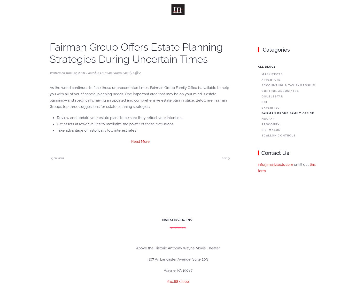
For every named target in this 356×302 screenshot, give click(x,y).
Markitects (272, 74)
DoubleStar (272, 96)
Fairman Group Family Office (120, 73)
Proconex (270, 124)
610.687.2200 (178, 281)
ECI (264, 102)
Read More (140, 141)
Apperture (271, 79)
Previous (59, 158)
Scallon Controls (279, 135)
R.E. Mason (271, 130)
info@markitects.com (275, 164)
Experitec (271, 107)
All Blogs (267, 66)
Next (224, 158)
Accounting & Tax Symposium (289, 85)
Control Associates (280, 91)
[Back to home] (178, 9)
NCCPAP (268, 118)
